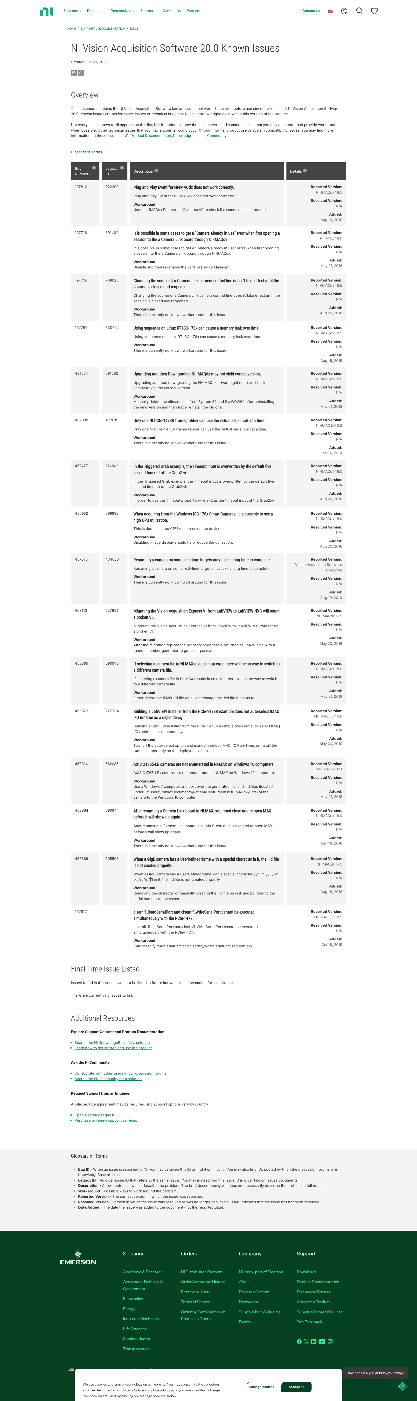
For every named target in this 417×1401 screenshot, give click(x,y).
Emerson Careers (254, 1291)
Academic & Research (143, 1271)
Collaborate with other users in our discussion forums (121, 1073)
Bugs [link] (134, 28)
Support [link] (88, 28)
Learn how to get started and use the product (113, 1048)
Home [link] (71, 28)
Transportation (136, 1348)
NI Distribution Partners (201, 1271)
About (244, 1281)
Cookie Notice (162, 1389)
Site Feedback (309, 1321)
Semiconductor (136, 1338)
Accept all (296, 1387)
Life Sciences (135, 1328)
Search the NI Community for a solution (108, 1079)
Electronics (133, 1298)
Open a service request (94, 1115)
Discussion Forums (313, 1291)
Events (245, 1321)
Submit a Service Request (319, 1311)
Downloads (307, 1271)
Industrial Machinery (141, 1318)
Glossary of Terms (86, 152)
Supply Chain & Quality (259, 1311)
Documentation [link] (112, 28)
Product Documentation (318, 1281)
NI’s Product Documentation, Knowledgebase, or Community (175, 135)
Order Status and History (203, 1281)
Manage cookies (261, 1387)
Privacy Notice (133, 1389)
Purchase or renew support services (106, 1120)
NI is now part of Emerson (261, 1271)
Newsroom (248, 1301)
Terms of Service (195, 1301)
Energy (129, 1308)
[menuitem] (72, 12)
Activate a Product (313, 1301)
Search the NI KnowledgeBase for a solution (112, 1042)
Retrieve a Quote (196, 1291)
